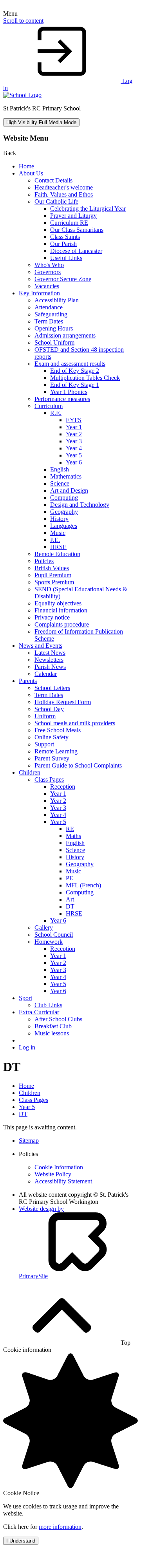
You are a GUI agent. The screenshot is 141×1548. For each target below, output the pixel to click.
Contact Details (53, 180)
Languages (63, 525)
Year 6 (74, 462)
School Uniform (54, 342)
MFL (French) (83, 885)
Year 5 (74, 455)
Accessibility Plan (56, 300)
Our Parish (63, 243)
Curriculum (48, 406)
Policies (44, 561)
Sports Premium (54, 582)
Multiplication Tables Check (85, 377)
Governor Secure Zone (62, 279)
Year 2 (74, 434)
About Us (31, 173)
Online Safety (51, 737)
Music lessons (51, 1033)
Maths (73, 836)
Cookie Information (58, 1167)
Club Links (48, 1005)
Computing (64, 497)
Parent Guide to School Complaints (78, 765)
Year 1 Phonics (68, 391)
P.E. (55, 539)
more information (60, 1526)
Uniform (45, 716)
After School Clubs (58, 1019)
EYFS (73, 420)
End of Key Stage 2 (74, 370)
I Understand (20, 1541)
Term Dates (48, 321)
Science (59, 483)
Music (57, 532)
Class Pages (49, 779)
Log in (27, 1047)
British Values (51, 568)
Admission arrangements (65, 335)
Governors (47, 272)
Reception (62, 786)
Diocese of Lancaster (76, 250)
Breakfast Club (53, 1026)
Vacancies (46, 286)
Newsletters (48, 659)
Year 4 (74, 448)
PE (69, 878)
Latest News (49, 652)
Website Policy (52, 1174)
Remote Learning (56, 751)
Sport (25, 998)
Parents (28, 680)
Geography (64, 511)
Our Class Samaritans (76, 229)
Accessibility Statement (63, 1181)
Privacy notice (52, 617)
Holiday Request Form (62, 702)
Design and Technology (79, 504)
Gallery (43, 927)
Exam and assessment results (69, 363)
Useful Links (66, 258)
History (59, 518)
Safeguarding (50, 314)
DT (70, 906)
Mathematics (65, 476)
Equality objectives (57, 603)
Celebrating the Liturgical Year (88, 208)
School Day (49, 709)
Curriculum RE (69, 222)
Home (26, 166)
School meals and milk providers (74, 723)
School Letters (52, 688)
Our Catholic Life (56, 201)
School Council (53, 934)
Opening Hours (53, 328)
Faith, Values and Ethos (63, 194)
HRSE (58, 547)
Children (29, 772)
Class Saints (65, 236)
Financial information (60, 610)
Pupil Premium (52, 575)
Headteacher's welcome (63, 187)
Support (44, 744)
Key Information (39, 293)
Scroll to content (23, 20)
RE (70, 828)
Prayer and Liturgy (73, 215)
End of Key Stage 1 (74, 384)
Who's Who (49, 265)
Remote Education (57, 554)
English (59, 469)
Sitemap (29, 1140)
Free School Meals (57, 730)
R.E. (55, 413)
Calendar (45, 673)
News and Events (40, 645)
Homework (48, 941)
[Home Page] (22, 95)
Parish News (50, 666)
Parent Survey (51, 758)
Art (70, 899)
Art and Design (69, 490)
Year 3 (74, 441)
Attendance (48, 307)
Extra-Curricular (39, 1012)
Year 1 (74, 427)
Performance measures (62, 399)
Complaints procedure (61, 624)
